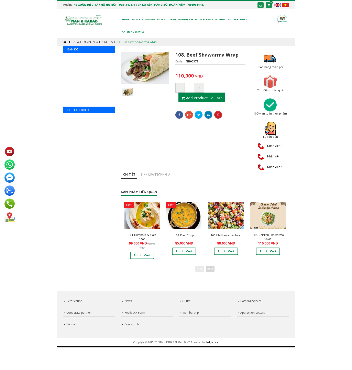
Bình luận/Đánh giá (155, 174)
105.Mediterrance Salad (226, 235)
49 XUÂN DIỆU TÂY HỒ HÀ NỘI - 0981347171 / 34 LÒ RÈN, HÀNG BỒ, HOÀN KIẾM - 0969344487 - (140, 5)
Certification (74, 301)
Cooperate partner (78, 312)
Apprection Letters (252, 312)
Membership (190, 312)
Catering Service (251, 301)
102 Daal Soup (184, 235)
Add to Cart (142, 255)
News (128, 301)
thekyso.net (212, 342)
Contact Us (131, 324)
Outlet (186, 301)
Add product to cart (203, 97)
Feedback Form (134, 312)
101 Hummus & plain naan (142, 237)
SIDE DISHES (110, 42)
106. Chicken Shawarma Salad (268, 237)
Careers (71, 324)
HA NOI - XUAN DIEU (85, 42)
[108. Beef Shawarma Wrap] (127, 92)
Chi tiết (129, 174)
